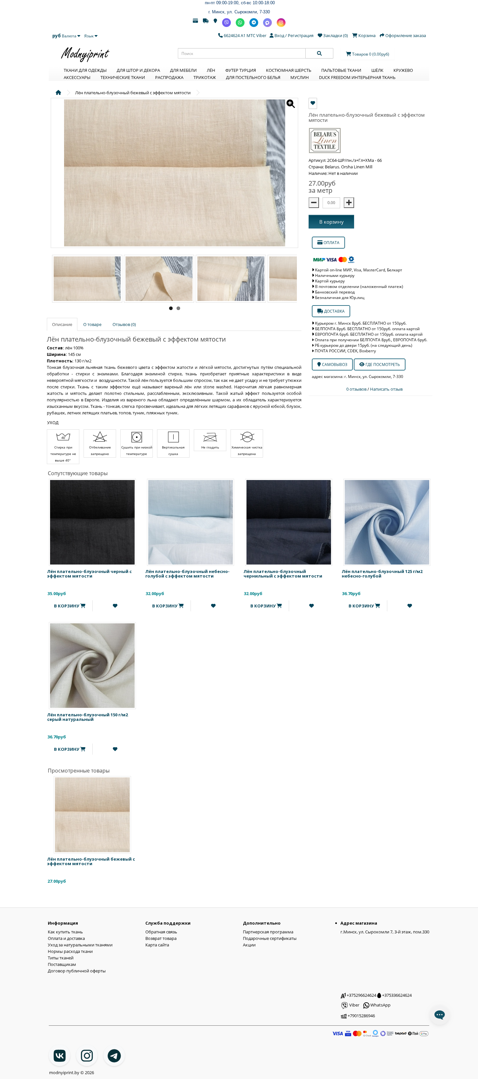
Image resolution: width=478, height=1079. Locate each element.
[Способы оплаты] (195, 22)
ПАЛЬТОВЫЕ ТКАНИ (341, 70)
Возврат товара (161, 938)
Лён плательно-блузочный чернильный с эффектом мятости (283, 573)
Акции (249, 945)
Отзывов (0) (124, 324)
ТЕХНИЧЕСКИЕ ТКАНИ (122, 77)
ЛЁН (211, 70)
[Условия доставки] (206, 22)
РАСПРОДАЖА (169, 77)
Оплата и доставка (66, 938)
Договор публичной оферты (77, 971)
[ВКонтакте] (59, 1055)
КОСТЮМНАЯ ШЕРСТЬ (288, 70)
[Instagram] (281, 22)
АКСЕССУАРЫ (77, 77)
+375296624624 (361, 995)
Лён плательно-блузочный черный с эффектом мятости (89, 573)
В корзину (331, 221)
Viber (353, 1005)
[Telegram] (253, 22)
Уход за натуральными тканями (80, 945)
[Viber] (226, 22)
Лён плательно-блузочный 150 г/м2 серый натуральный (87, 717)
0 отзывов (356, 389)
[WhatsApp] (240, 22)
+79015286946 (361, 1016)
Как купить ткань (65, 932)
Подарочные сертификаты (270, 938)
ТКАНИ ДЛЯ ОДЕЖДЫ (85, 70)
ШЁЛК (377, 70)
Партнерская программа (268, 932)
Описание (62, 324)
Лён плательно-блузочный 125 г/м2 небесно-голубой (382, 573)
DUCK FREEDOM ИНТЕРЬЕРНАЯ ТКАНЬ (357, 77)
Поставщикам (62, 964)
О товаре (92, 324)
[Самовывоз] (215, 22)
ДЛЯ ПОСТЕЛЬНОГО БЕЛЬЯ (253, 77)
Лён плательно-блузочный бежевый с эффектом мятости (91, 861)
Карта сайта (157, 945)
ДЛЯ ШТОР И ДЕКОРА (138, 70)
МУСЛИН (299, 77)
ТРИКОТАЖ (204, 77)
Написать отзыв (386, 389)
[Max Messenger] (267, 22)
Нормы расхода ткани (70, 951)
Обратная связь (161, 932)
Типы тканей (60, 958)
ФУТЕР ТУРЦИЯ (240, 70)
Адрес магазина (358, 923)
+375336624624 (396, 995)
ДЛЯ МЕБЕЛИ (183, 70)
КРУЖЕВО (403, 70)
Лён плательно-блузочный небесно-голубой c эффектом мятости (187, 573)
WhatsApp (380, 1005)
